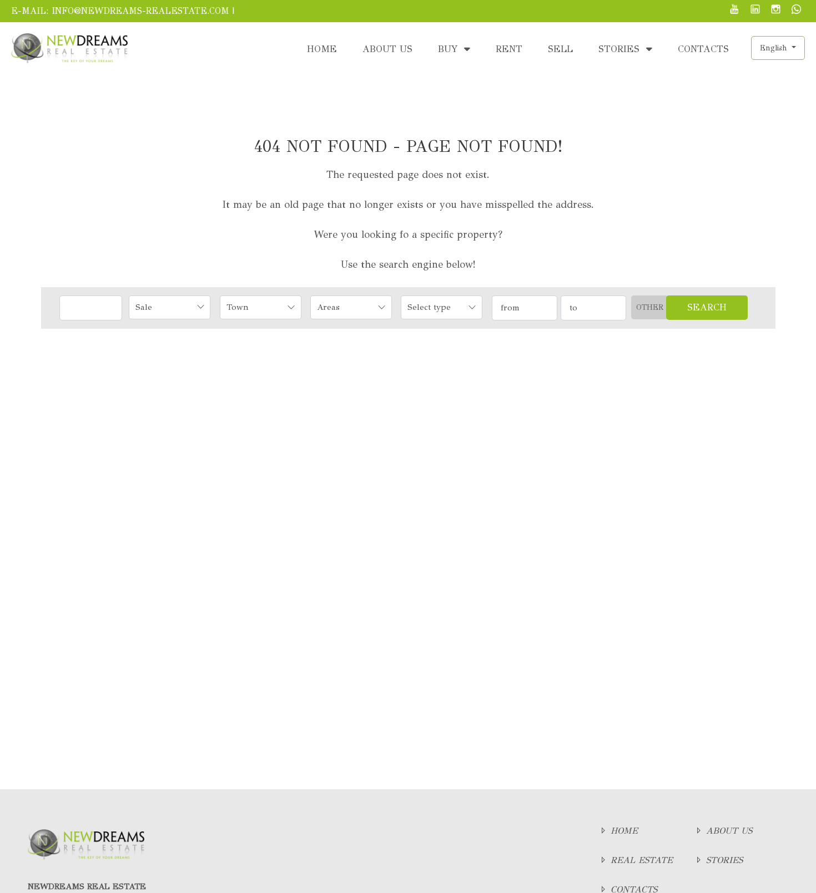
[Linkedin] (755, 10)
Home (322, 49)
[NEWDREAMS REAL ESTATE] (69, 48)
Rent (509, 49)
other (649, 307)
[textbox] (253, 307)
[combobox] (169, 307)
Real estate (640, 860)
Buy (449, 49)
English (774, 48)
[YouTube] (734, 10)
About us (387, 49)
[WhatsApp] (796, 10)
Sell (560, 49)
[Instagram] (775, 10)
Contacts (703, 49)
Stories (620, 49)
